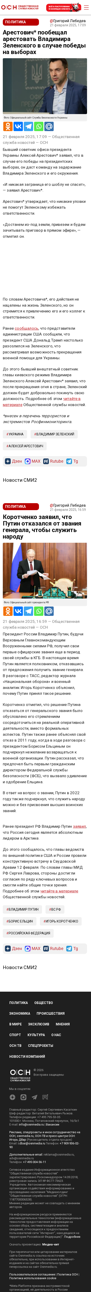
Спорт (15, 1035)
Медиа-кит (50, 1244)
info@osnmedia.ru (31, 1124)
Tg (75, 461)
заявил (79, 826)
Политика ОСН (67, 1274)
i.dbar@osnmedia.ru (31, 1143)
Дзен (17, 461)
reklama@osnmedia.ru (59, 1154)
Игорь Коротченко (62, 921)
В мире (15, 1024)
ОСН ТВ (15, 1046)
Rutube (56, 461)
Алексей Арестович (26, 446)
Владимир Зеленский (55, 434)
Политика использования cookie (32, 1278)
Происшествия (51, 1013)
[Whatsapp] (38, 126)
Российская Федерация (29, 933)
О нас (56, 1035)
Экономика (19, 1013)
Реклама (17, 250)
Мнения (63, 1024)
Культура (36, 1035)
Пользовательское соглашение (32, 1274)
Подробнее (72, 1236)
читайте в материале (59, 891)
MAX (36, 461)
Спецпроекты (40, 1046)
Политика (18, 1003)
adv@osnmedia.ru (21, 1158)
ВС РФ (56, 909)
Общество (43, 1003)
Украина (16, 434)
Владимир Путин (23, 909)
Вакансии (52, 1124)
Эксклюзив (38, 1024)
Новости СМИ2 (20, 480)
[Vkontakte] (18, 126)
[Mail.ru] (49, 126)
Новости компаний (27, 1056)
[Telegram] (28, 126)
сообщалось (26, 328)
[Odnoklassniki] (8, 126)
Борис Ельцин (21, 921)
